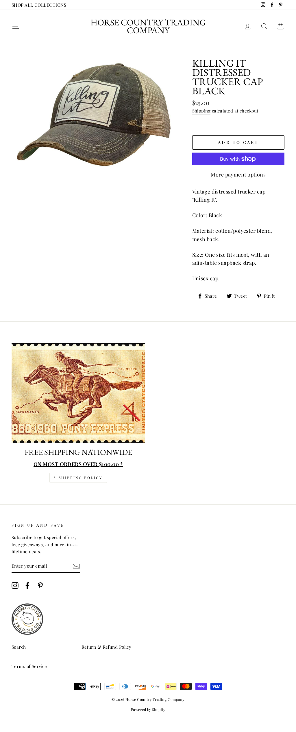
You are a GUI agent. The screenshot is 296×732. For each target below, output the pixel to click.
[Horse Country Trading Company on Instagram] (15, 585)
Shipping (201, 111)
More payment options (238, 174)
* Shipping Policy (78, 477)
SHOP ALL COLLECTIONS (39, 5)
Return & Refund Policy (107, 647)
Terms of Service (29, 666)
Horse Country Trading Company (148, 26)
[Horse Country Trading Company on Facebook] (27, 585)
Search (19, 647)
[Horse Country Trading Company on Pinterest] (40, 585)
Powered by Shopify (148, 709)
